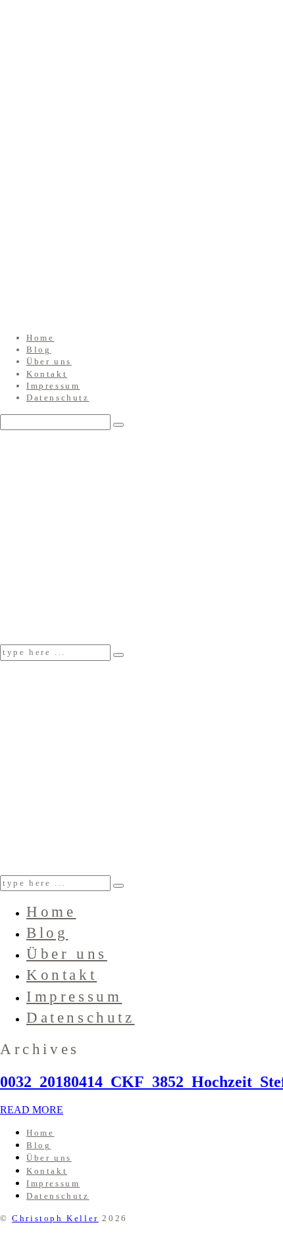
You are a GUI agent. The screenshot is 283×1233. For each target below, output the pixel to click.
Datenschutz (58, 397)
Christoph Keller (55, 1218)
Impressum (53, 386)
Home (40, 338)
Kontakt (46, 374)
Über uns (49, 361)
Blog (38, 349)
